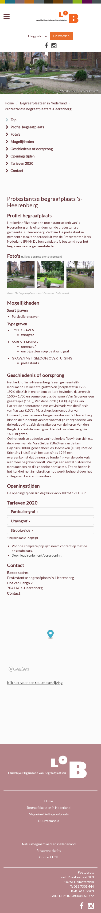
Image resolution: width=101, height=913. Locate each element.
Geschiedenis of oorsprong (32, 149)
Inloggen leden (37, 36)
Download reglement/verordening (37, 555)
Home (9, 103)
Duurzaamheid (48, 821)
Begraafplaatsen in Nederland (43, 103)
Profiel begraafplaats (27, 127)
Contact (17, 170)
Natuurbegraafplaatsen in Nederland (49, 844)
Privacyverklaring (48, 850)
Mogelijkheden (22, 141)
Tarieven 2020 (22, 163)
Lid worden (61, 36)
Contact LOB (48, 857)
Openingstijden (23, 156)
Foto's (15, 134)
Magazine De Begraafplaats (49, 814)
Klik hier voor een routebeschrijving (35, 682)
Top (13, 120)
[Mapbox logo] (18, 669)
